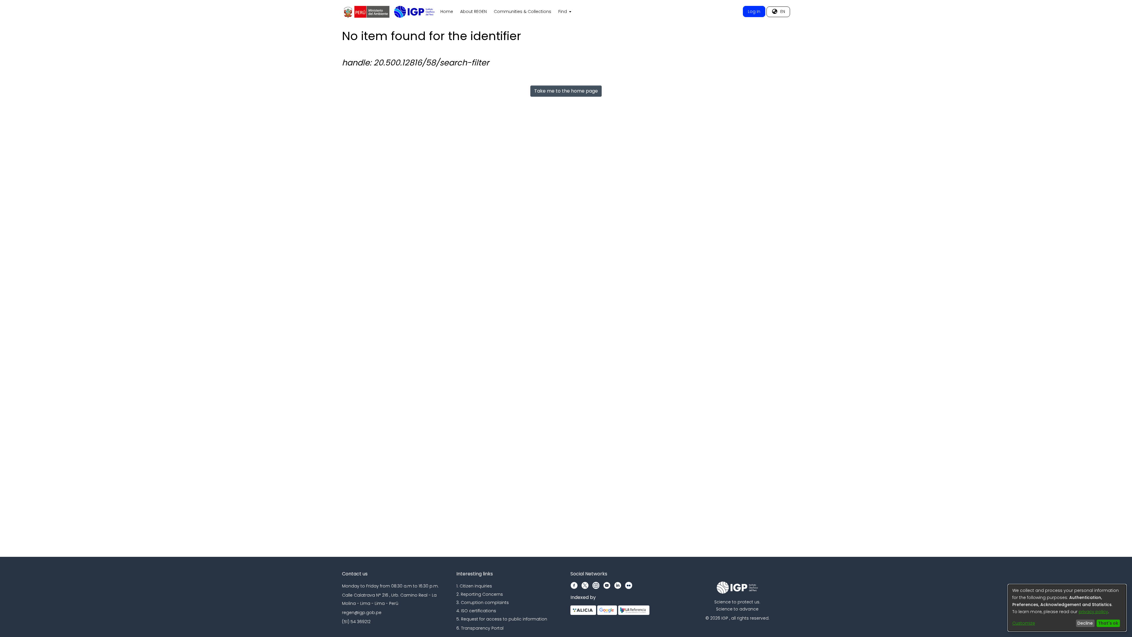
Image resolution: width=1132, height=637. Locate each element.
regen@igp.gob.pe (361, 612)
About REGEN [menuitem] (473, 11)
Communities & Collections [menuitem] (522, 11)
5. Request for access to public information (501, 619)
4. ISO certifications (476, 611)
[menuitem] (564, 12)
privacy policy (1093, 612)
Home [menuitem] (446, 11)
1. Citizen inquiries (474, 586)
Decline (1085, 623)
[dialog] (1067, 608)
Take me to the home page (566, 91)
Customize (1023, 623)
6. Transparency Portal (480, 628)
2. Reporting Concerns (479, 594)
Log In (754, 11)
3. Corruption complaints (482, 602)
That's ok (1108, 623)
